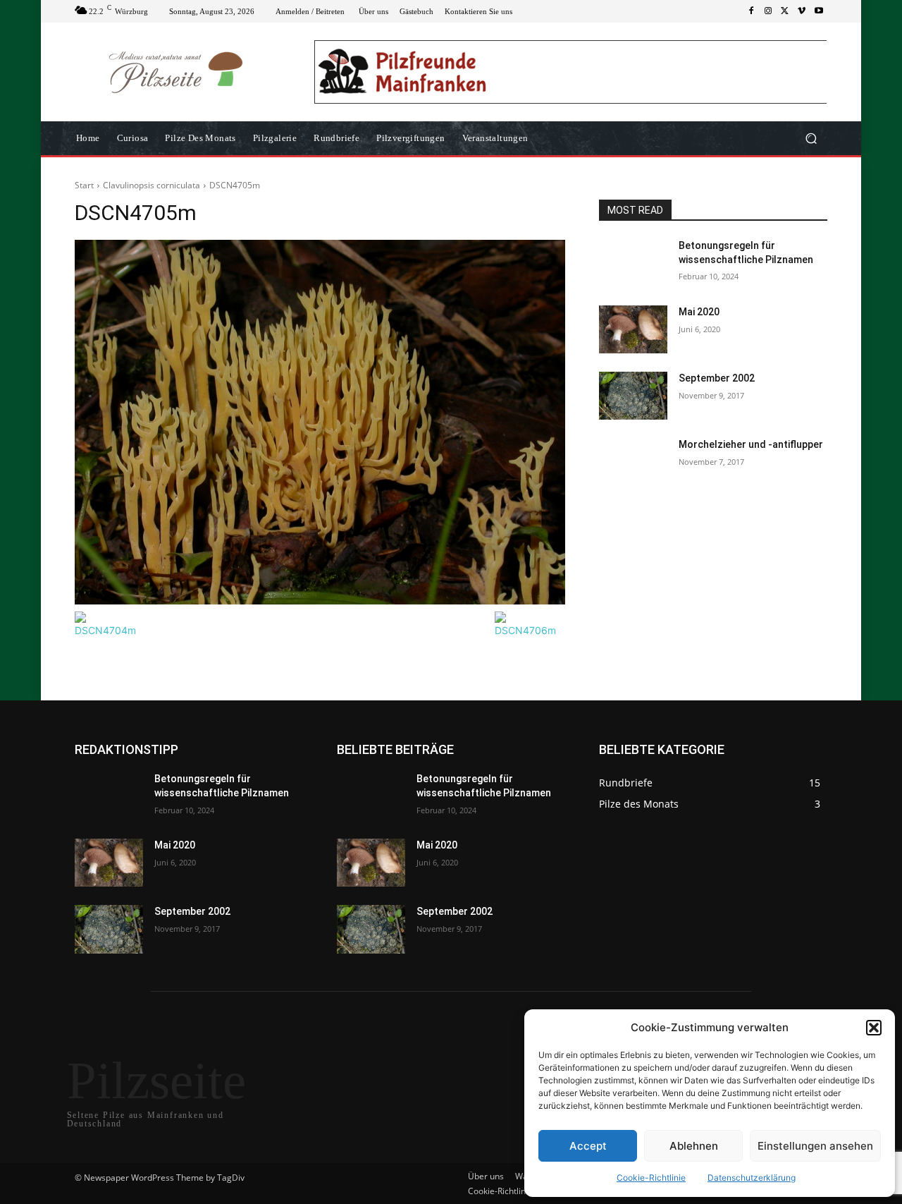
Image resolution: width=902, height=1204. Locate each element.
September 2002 (717, 378)
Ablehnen (693, 1146)
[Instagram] (768, 11)
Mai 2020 (699, 311)
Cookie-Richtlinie (651, 1177)
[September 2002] (633, 396)
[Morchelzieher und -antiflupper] (633, 462)
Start (84, 185)
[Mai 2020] (633, 329)
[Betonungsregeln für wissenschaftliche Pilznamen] (633, 263)
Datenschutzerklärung (752, 1177)
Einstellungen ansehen (815, 1146)
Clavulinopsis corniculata (151, 185)
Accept (588, 1146)
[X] (785, 11)
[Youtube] (818, 11)
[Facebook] (751, 11)
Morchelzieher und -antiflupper (751, 444)
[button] (874, 1028)
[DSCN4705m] (320, 422)
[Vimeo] (801, 11)
